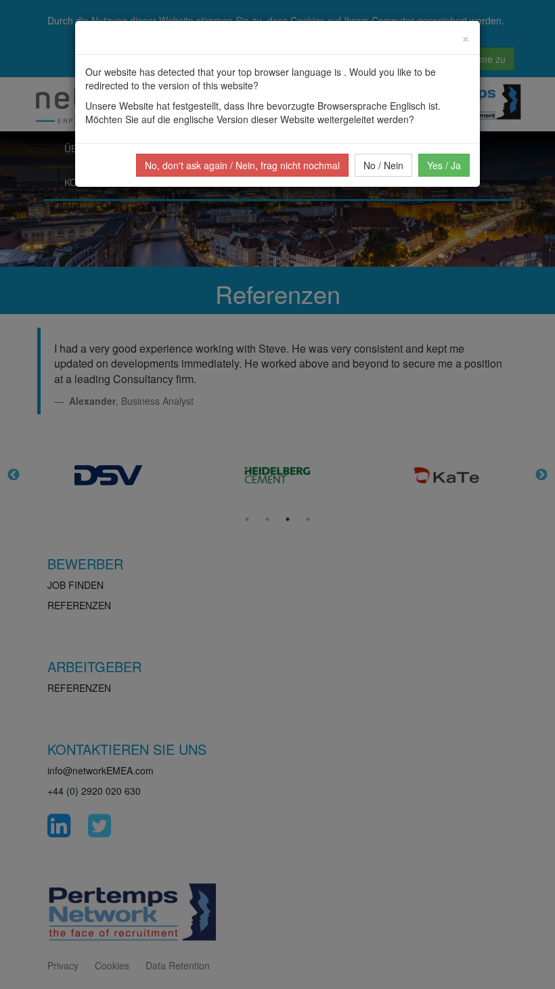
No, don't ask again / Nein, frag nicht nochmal (242, 165)
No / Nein (383, 165)
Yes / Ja (444, 165)
